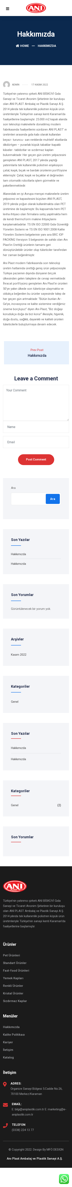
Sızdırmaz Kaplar (15, 1001)
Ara (13, 488)
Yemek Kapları (13, 978)
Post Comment (36, 459)
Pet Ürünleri (11, 955)
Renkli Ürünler (13, 986)
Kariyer (8, 1042)
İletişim (8, 1050)
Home (24, 46)
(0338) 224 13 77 (23, 1130)
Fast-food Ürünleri (16, 970)
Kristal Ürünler (13, 993)
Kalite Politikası (14, 1034)
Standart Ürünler (15, 963)
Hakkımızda (18, 554)
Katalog (8, 1057)
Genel (14, 702)
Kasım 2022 (18, 654)
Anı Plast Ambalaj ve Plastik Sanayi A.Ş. (35, 1158)
